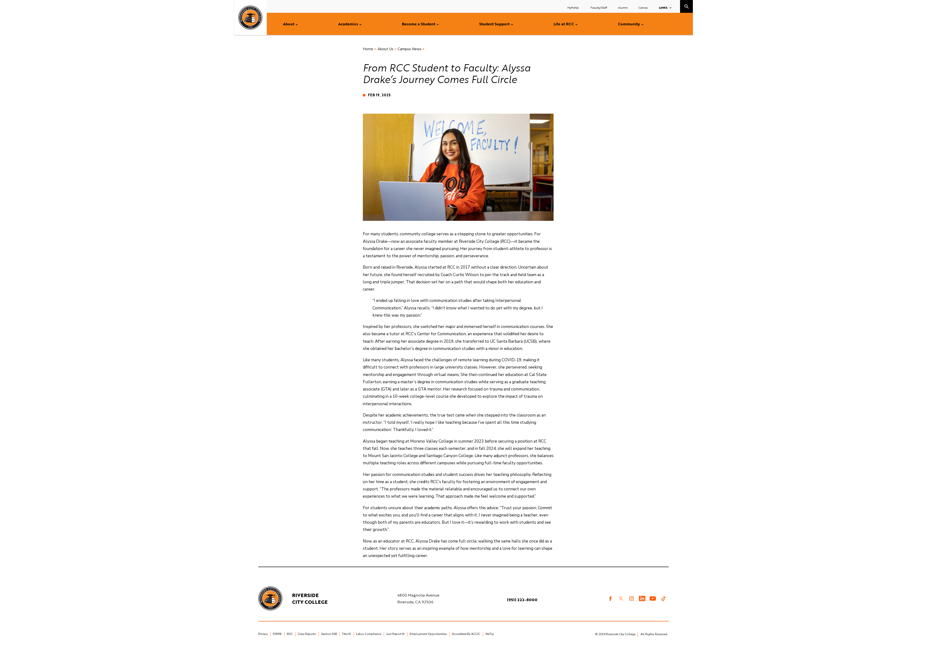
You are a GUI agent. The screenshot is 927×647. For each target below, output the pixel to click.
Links (663, 7)
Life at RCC (564, 24)
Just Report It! (395, 634)
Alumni (623, 7)
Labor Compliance (368, 634)
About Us (385, 49)
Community (629, 24)
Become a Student (418, 24)
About (288, 24)
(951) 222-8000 (522, 600)
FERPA (277, 634)
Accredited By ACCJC (466, 634)
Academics (348, 24)
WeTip (489, 634)
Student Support (494, 24)
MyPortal (573, 7)
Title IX (346, 634)
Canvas (643, 7)
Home (368, 49)
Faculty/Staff (598, 7)
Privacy (263, 634)
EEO (290, 634)
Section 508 (329, 634)
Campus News (409, 49)
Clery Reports (307, 634)
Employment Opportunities (428, 634)
